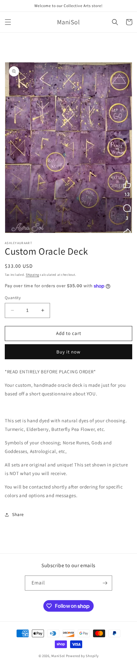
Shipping (32, 275)
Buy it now (68, 352)
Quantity (13, 297)
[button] (8, 22)
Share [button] (18, 514)
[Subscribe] (105, 583)
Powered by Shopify (82, 656)
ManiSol (58, 656)
